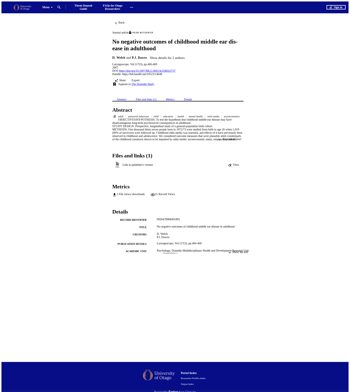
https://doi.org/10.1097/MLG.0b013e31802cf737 (147, 70)
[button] (234, 164)
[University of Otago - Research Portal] (22, 7)
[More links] (131, 7)
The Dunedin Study (142, 84)
